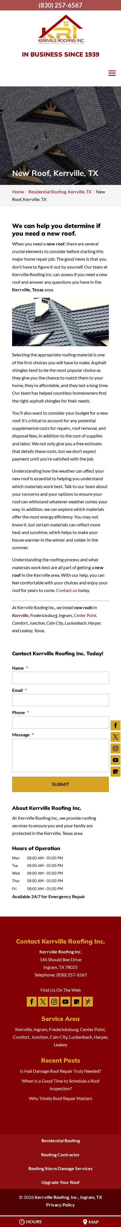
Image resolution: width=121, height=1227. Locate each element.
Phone (20, 712)
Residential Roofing (60, 1140)
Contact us (66, 590)
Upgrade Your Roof (60, 1182)
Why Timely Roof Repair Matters (60, 1098)
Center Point (85, 615)
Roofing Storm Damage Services (60, 1168)
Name (20, 668)
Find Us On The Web (61, 990)
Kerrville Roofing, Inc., (68, 1197)
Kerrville (20, 615)
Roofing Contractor (60, 1154)
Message (23, 734)
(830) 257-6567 (60, 5)
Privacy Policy (60, 1204)
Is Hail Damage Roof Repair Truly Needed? (60, 1071)
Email (19, 690)
